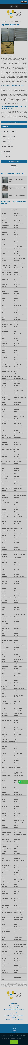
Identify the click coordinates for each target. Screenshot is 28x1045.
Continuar (14, 1041)
